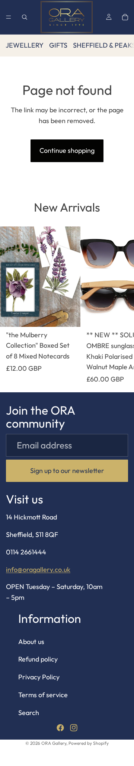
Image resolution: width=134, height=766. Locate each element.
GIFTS (58, 45)
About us (31, 641)
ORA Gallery (53, 743)
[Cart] (125, 17)
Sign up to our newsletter (67, 470)
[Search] (24, 17)
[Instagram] (73, 727)
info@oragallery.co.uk (38, 569)
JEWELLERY (25, 45)
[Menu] (8, 17)
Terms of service (43, 695)
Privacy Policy (39, 677)
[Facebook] (60, 727)
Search (28, 712)
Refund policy (38, 659)
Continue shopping (67, 150)
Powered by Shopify (88, 743)
